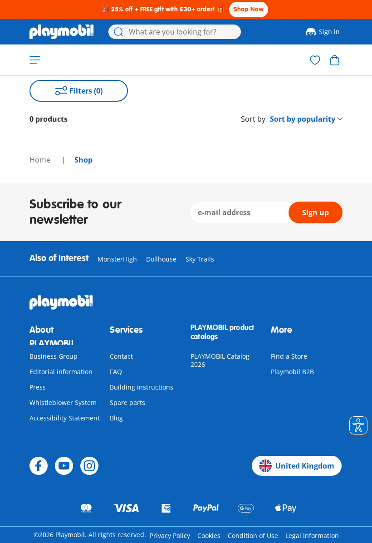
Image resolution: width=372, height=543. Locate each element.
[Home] (61, 32)
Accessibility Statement (64, 418)
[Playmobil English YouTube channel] (64, 466)
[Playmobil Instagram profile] (89, 466)
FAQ (116, 371)
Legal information (312, 535)
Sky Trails (200, 259)
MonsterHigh (117, 259)
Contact (121, 356)
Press (37, 387)
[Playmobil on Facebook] (38, 466)
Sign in (329, 31)
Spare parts (127, 402)
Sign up (315, 212)
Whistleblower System (63, 402)
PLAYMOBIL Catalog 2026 (220, 360)
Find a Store (289, 356)
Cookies (208, 535)
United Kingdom (304, 466)
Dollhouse (161, 259)
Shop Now (249, 9)
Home (40, 160)
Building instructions (141, 387)
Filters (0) (86, 91)
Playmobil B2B (292, 371)
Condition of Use (253, 535)
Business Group (53, 356)
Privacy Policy (170, 535)
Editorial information (61, 371)
